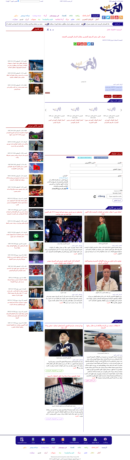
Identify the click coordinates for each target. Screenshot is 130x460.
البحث (41, 1)
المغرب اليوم (14, 1)
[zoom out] (53, 30)
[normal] (50, 30)
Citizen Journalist (74, 442)
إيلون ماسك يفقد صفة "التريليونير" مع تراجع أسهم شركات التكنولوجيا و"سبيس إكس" (17, 202)
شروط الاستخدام (63, 177)
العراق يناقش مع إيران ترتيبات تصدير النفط (17, 223)
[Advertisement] (52, 8)
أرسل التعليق (117, 200)
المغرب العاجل (117, 96)
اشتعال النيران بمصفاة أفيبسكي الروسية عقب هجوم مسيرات (110, 24)
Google (7, 1)
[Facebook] (101, 158)
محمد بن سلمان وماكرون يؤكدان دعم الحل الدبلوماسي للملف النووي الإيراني (28, 24)
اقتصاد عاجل (111, 29)
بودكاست (105, 442)
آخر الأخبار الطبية (90, 380)
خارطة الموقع (95, 442)
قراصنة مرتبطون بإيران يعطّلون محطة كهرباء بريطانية (72, 24)
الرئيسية (119, 29)
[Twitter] (84, 158)
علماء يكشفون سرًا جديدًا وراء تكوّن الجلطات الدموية (63, 376)
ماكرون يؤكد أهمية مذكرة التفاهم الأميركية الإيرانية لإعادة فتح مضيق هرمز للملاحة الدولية (17, 316)
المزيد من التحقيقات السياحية (54, 370)
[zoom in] (48, 30)
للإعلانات (53, 442)
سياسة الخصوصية (22, 442)
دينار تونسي (107, 96)
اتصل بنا (43, 442)
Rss (63, 442)
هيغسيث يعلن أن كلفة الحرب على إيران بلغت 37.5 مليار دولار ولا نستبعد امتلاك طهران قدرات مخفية (17, 293)
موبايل (33, 442)
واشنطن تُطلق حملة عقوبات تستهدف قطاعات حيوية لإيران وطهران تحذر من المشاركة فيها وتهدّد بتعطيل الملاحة (17, 65)
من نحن (86, 442)
